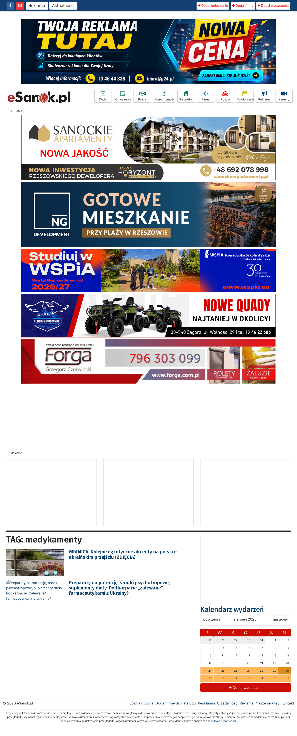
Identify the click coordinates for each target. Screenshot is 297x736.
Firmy (206, 99)
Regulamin (206, 703)
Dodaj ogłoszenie (214, 5)
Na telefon (186, 99)
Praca (142, 99)
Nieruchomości (164, 99)
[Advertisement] (148, 416)
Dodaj (103, 99)
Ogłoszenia (123, 99)
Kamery (284, 99)
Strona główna (141, 703)
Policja (225, 99)
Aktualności (63, 5)
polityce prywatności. (223, 721)
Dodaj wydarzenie (274, 5)
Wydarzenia (245, 99)
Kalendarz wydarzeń (232, 609)
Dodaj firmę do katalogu (175, 703)
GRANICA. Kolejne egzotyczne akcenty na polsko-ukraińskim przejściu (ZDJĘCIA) (123, 554)
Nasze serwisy (267, 703)
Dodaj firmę (244, 5)
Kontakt (288, 703)
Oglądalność (227, 703)
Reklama (36, 5)
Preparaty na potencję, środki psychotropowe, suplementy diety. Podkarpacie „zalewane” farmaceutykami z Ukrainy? (119, 588)
